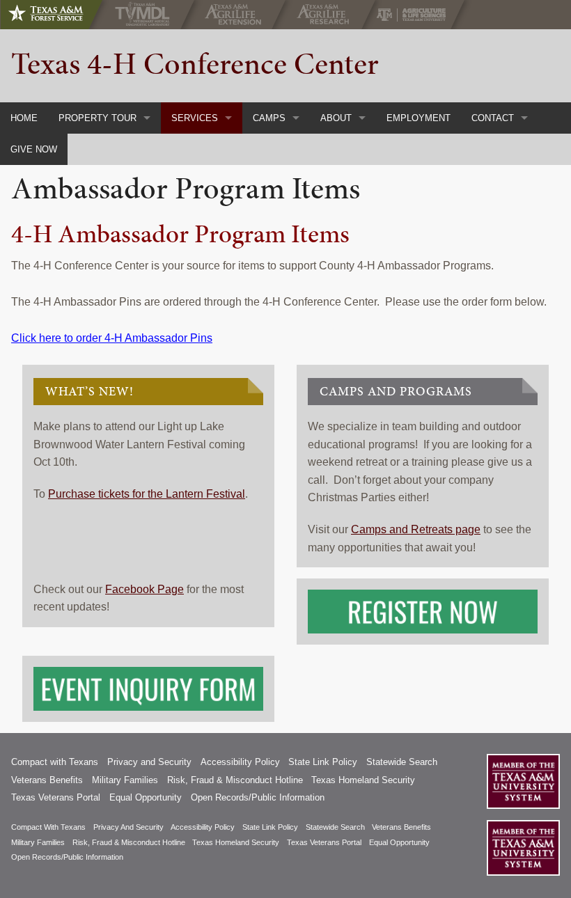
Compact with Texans (54, 762)
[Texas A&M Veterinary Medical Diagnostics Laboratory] (145, 14)
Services (194, 118)
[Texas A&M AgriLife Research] (326, 14)
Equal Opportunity (145, 797)
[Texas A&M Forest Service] (57, 14)
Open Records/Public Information (257, 797)
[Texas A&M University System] (523, 781)
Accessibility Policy (240, 762)
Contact (492, 118)
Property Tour (97, 118)
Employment (418, 118)
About (336, 118)
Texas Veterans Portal (55, 797)
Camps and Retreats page (415, 529)
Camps (269, 118)
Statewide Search (401, 762)
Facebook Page (144, 589)
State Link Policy (322, 762)
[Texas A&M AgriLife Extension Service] (236, 14)
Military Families (125, 780)
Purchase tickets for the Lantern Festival (146, 494)
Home (24, 118)
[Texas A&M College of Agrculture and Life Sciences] (415, 14)
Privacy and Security (149, 762)
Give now (33, 149)
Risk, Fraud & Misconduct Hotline (235, 780)
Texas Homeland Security (363, 780)
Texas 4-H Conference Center (195, 63)
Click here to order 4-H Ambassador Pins (111, 338)
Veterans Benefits (47, 780)
